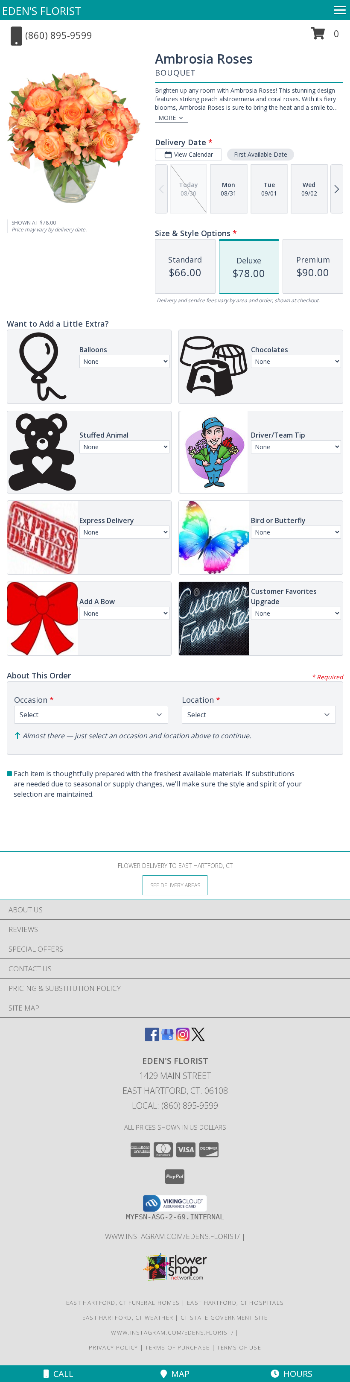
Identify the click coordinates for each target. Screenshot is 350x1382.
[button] (325, 36)
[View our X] (198, 1038)
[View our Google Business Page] (167, 1038)
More (167, 118)
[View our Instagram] (183, 1038)
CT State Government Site (224, 1317)
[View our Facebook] (152, 1038)
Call (61, 1373)
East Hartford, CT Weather (128, 1317)
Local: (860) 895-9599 (175, 1105)
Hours (295, 1373)
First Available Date (260, 154)
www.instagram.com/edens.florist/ (173, 1236)
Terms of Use (239, 1347)
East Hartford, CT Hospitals (235, 1302)
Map (178, 1373)
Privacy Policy (113, 1347)
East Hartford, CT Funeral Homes (123, 1302)
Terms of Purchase (177, 1347)
